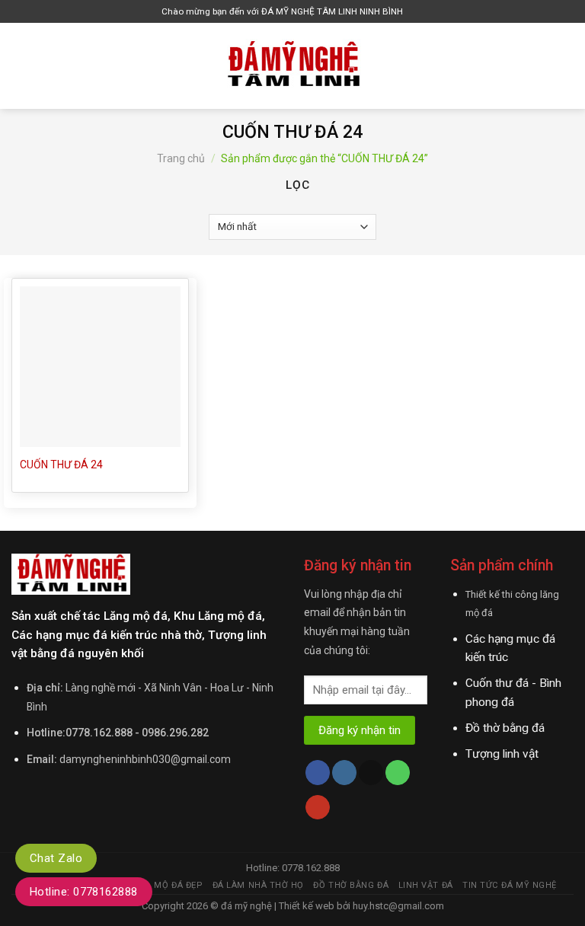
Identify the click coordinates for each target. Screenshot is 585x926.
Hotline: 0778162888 (84, 892)
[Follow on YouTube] (317, 807)
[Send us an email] (371, 772)
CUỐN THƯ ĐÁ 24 (61, 464)
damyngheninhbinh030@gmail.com (145, 759)
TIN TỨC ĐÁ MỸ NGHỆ (509, 885)
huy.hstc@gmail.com (397, 906)
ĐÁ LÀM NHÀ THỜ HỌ (258, 885)
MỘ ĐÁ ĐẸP (178, 885)
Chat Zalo (56, 858)
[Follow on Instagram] (344, 772)
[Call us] (397, 772)
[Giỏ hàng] (418, 11)
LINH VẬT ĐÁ (425, 885)
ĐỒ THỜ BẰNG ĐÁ (350, 885)
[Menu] (20, 65)
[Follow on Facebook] (317, 772)
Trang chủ (181, 158)
